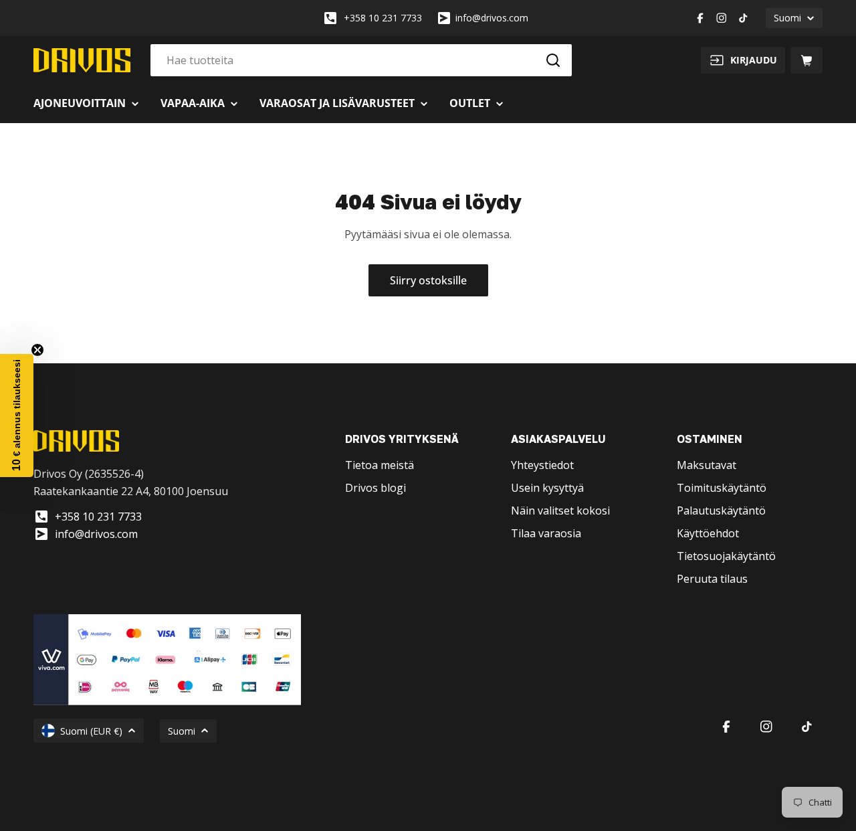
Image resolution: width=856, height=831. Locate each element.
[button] (16, 415)
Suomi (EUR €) (91, 731)
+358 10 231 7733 (383, 17)
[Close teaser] (37, 350)
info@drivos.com (491, 17)
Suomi (787, 17)
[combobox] (361, 60)
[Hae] (553, 60)
